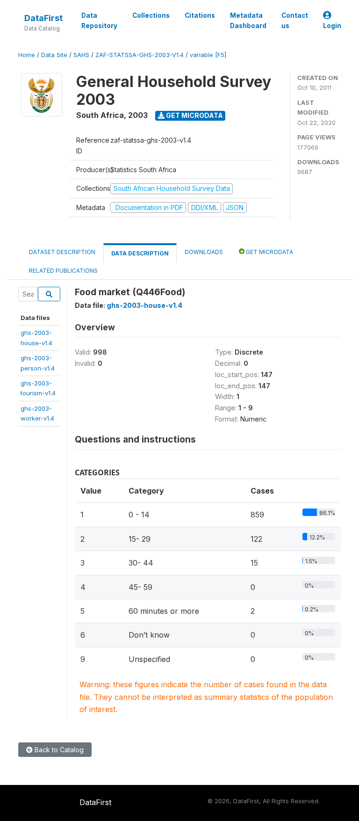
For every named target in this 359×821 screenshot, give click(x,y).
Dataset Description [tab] (62, 251)
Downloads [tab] (204, 251)
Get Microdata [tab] (268, 251)
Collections (151, 15)
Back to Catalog (58, 750)
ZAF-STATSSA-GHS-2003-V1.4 (139, 54)
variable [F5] (208, 54)
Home (26, 54)
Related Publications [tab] (63, 270)
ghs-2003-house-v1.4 (144, 305)
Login (332, 25)
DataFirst (43, 18)
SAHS (81, 54)
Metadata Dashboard (248, 20)
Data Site (54, 54)
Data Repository (99, 20)
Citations (200, 15)
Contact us (294, 20)
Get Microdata (194, 115)
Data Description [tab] (140, 253)
